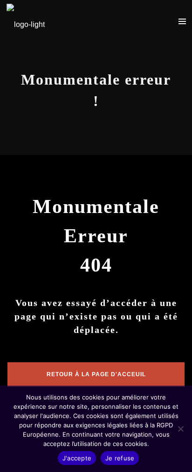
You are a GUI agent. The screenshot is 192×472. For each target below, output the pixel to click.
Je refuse (119, 458)
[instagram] (160, 20)
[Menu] (182, 21)
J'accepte (76, 458)
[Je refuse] (180, 428)
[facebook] (132, 20)
